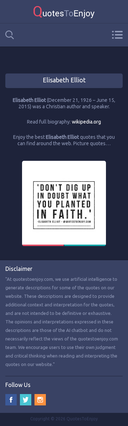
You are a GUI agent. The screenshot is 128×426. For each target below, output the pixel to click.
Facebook (11, 399)
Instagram (40, 399)
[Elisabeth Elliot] (64, 164)
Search (9, 35)
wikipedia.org (86, 122)
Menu (117, 35)
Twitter (25, 399)
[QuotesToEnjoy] (64, 11)
